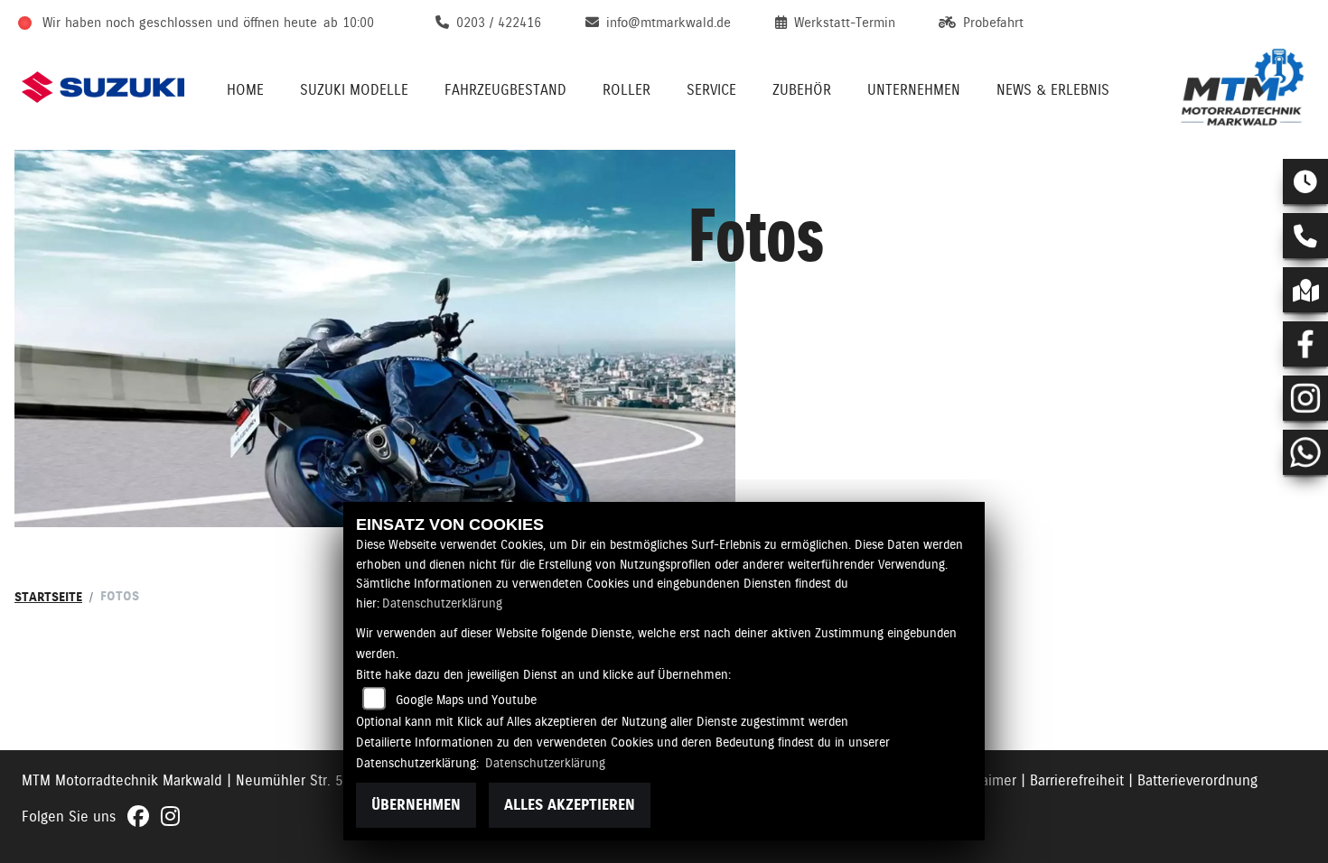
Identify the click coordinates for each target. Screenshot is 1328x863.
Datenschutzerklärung (442, 603)
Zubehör (801, 89)
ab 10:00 (348, 22)
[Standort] (1305, 289)
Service (711, 89)
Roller (626, 89)
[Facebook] (1305, 344)
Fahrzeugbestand (505, 89)
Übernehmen (416, 804)
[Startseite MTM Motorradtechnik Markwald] (1242, 87)
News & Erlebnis (1052, 89)
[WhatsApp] (1305, 452)
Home (245, 89)
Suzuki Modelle (354, 89)
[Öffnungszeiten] (1305, 181)
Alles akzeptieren (569, 804)
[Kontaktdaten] (1305, 235)
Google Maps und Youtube (466, 699)
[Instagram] (1305, 398)
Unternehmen (913, 89)
